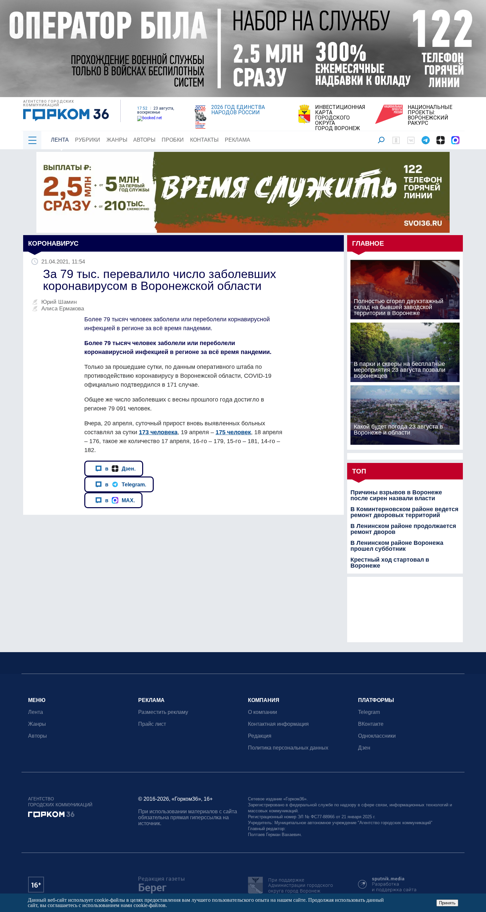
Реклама (237, 140)
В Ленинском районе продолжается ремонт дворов (403, 529)
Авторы (144, 140)
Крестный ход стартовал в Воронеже (389, 563)
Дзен (364, 748)
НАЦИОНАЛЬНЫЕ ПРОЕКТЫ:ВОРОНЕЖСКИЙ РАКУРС (430, 115)
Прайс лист (152, 724)
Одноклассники (377, 736)
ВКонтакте (371, 724)
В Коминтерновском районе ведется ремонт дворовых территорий (404, 512)
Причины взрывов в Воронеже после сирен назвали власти (396, 495)
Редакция (259, 736)
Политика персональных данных (288, 748)
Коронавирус (53, 243)
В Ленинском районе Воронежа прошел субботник (396, 546)
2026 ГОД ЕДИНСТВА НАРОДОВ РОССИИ (238, 110)
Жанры (116, 140)
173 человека (158, 432)
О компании (262, 712)
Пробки (173, 140)
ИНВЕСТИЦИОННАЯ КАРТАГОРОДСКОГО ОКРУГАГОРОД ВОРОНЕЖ (340, 118)
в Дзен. (120, 469)
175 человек (233, 432)
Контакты (204, 140)
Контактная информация (278, 724)
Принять (447, 902)
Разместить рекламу (163, 712)
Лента (60, 140)
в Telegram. (125, 484)
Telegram (369, 712)
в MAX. (120, 500)
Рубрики (87, 140)
